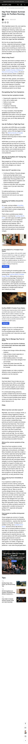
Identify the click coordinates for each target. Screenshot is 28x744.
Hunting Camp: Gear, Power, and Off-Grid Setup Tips (8, 584)
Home (3, 7)
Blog (6, 7)
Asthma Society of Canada (15, 133)
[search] (18, 4)
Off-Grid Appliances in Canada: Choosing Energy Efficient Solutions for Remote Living (8, 592)
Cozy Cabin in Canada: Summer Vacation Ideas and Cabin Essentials (8, 600)
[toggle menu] (24, 4)
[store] (21, 4)
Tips (3, 581)
